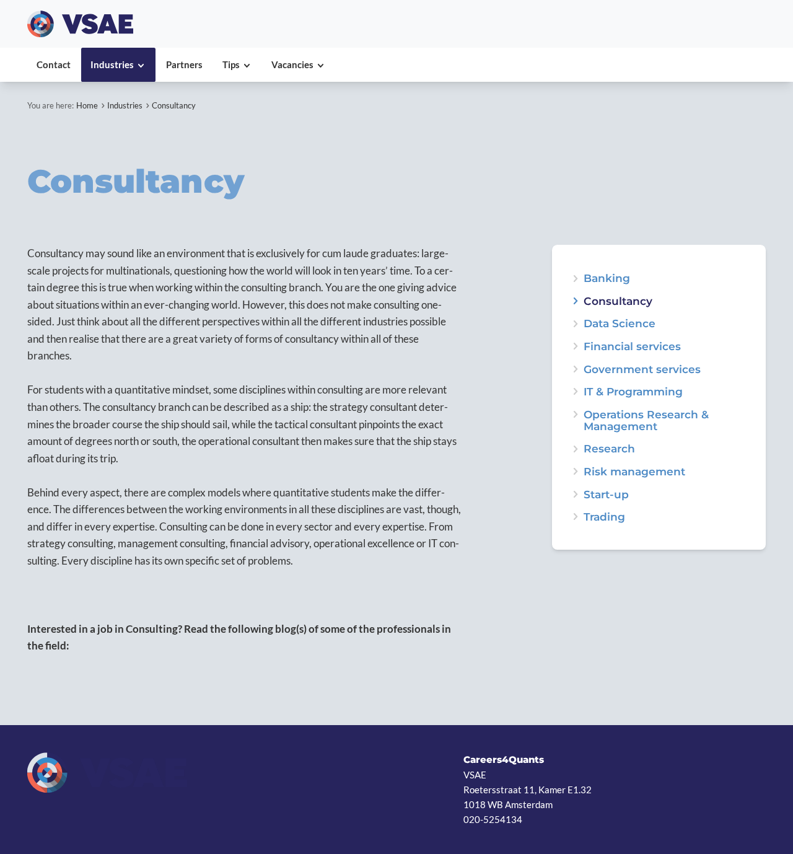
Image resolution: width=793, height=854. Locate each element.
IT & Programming (633, 391)
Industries (124, 105)
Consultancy (174, 105)
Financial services (632, 346)
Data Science (619, 323)
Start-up (606, 494)
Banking (607, 278)
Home (87, 105)
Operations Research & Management (646, 420)
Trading (604, 516)
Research (609, 448)
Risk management (634, 471)
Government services (642, 369)
